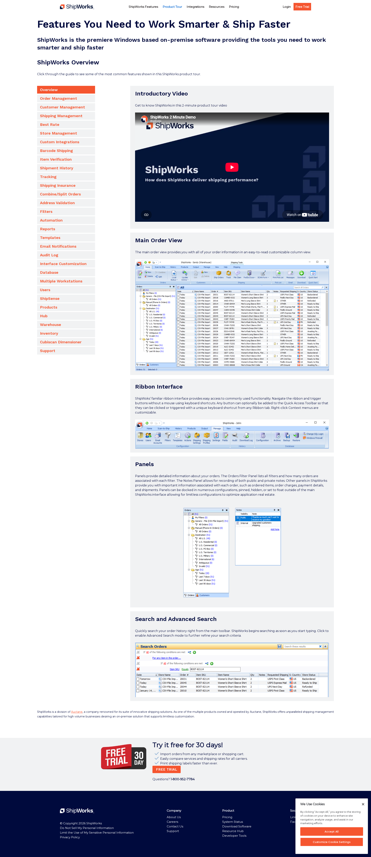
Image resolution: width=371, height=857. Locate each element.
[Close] (363, 804)
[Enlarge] (324, 264)
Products (48, 307)
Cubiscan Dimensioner (61, 342)
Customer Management (62, 107)
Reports (47, 229)
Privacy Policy (70, 837)
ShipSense (50, 298)
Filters (46, 211)
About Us (174, 817)
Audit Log (49, 255)
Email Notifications (58, 246)
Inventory (49, 333)
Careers (172, 822)
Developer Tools (234, 835)
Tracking (48, 176)
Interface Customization (63, 263)
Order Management (58, 98)
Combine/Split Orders (60, 194)
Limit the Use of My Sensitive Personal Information (97, 832)
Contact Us (175, 826)
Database (49, 272)
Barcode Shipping (56, 150)
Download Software (236, 826)
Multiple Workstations (61, 281)
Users (45, 289)
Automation (51, 220)
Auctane (77, 712)
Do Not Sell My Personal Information (87, 828)
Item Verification (56, 159)
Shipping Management (61, 115)
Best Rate (49, 124)
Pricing (227, 817)
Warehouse (50, 324)
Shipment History (56, 168)
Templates (50, 237)
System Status (232, 822)
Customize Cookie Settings (331, 841)
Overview (49, 89)
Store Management (58, 133)
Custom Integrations (59, 142)
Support (47, 350)
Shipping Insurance (58, 185)
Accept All (332, 831)
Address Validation (57, 202)
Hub (44, 316)
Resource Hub (233, 831)
